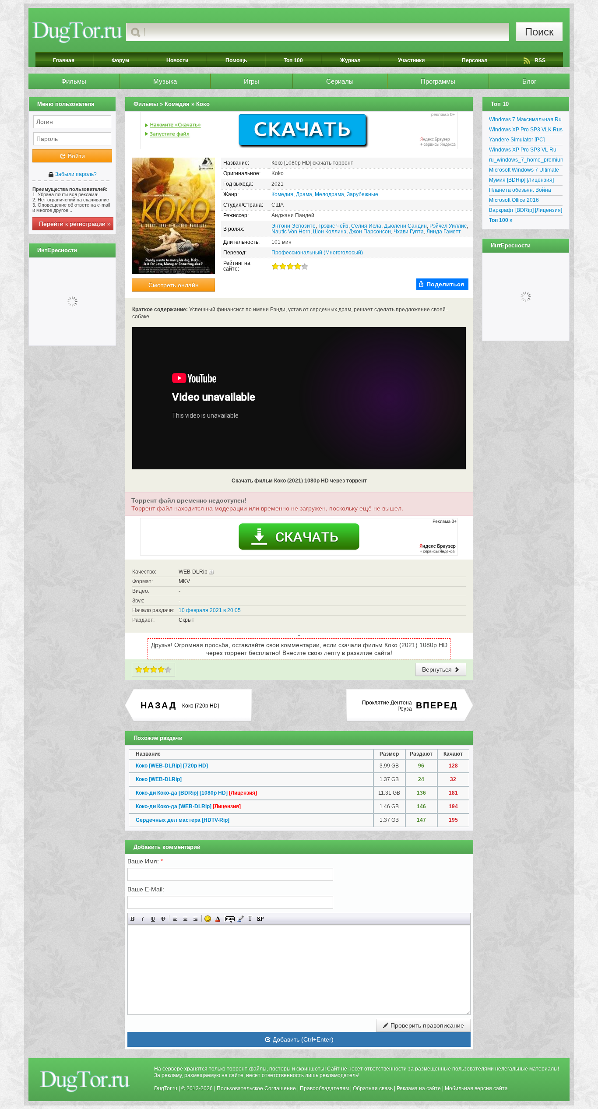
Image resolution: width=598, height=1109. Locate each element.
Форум (120, 60)
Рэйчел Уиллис (448, 226)
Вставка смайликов (208, 918)
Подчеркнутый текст (153, 918)
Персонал (475, 60)
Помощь (236, 60)
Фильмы (73, 81)
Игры (251, 81)
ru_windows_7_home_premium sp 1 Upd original (526, 161)
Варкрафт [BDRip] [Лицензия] (525, 210)
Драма (304, 194)
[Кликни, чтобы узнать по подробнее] (211, 572)
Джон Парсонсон (370, 232)
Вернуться (438, 669)
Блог (529, 81)
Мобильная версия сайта (476, 1088)
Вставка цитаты (240, 918)
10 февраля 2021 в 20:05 (210, 610)
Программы (438, 81)
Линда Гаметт (443, 232)
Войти (75, 155)
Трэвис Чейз (333, 226)
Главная (63, 60)
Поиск (539, 32)
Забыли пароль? (75, 174)
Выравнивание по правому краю (195, 918)
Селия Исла (366, 226)
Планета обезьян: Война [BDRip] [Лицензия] (520, 191)
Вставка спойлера (260, 918)
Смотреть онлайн (173, 285)
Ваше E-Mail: (145, 889)
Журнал (350, 60)
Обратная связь (373, 1088)
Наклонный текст (143, 918)
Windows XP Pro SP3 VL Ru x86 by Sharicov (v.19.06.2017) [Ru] (526, 151)
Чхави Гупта (409, 232)
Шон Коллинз (329, 232)
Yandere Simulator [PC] (517, 140)
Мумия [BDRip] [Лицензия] (521, 180)
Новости (177, 60)
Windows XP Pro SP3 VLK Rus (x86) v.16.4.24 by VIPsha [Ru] (526, 131)
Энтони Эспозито (293, 226)
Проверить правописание (426, 1025)
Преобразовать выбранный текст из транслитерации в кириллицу (250, 918)
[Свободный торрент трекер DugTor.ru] (84, 1081)
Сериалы (340, 81)
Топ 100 (293, 60)
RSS (540, 60)
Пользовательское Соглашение (256, 1088)
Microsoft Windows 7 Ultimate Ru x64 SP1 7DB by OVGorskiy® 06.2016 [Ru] (524, 171)
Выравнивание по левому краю (175, 918)
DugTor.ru (165, 1088)
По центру (185, 918)
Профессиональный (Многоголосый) (317, 253)
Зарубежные (362, 194)
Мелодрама (329, 194)
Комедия (282, 194)
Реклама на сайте (419, 1088)
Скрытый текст (230, 918)
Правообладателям (324, 1088)
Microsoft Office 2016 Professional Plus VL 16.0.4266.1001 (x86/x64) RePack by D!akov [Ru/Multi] (522, 201)
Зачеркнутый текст (163, 918)
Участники (411, 60)
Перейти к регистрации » (75, 223)
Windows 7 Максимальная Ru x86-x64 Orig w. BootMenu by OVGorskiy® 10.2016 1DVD (525, 120)
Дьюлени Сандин (405, 226)
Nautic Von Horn (290, 232)
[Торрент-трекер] (77, 32)
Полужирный (133, 918)
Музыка (165, 81)
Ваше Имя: (145, 861)
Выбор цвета (218, 918)
